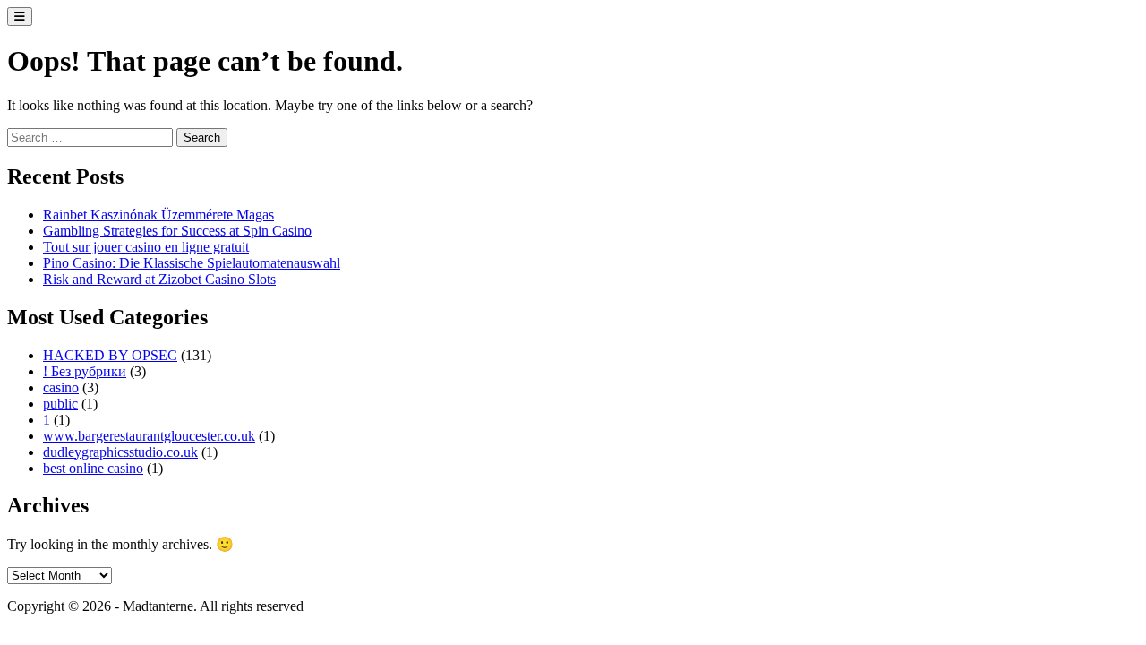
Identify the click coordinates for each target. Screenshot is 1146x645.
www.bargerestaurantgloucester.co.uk (149, 435)
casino (61, 387)
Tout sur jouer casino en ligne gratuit (146, 246)
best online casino (93, 468)
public (60, 403)
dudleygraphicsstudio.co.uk (120, 452)
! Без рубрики (84, 371)
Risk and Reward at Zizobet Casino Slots (159, 279)
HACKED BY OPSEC (110, 355)
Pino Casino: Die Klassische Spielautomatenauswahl (191, 263)
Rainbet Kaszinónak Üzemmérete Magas (158, 214)
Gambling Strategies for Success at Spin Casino (177, 230)
